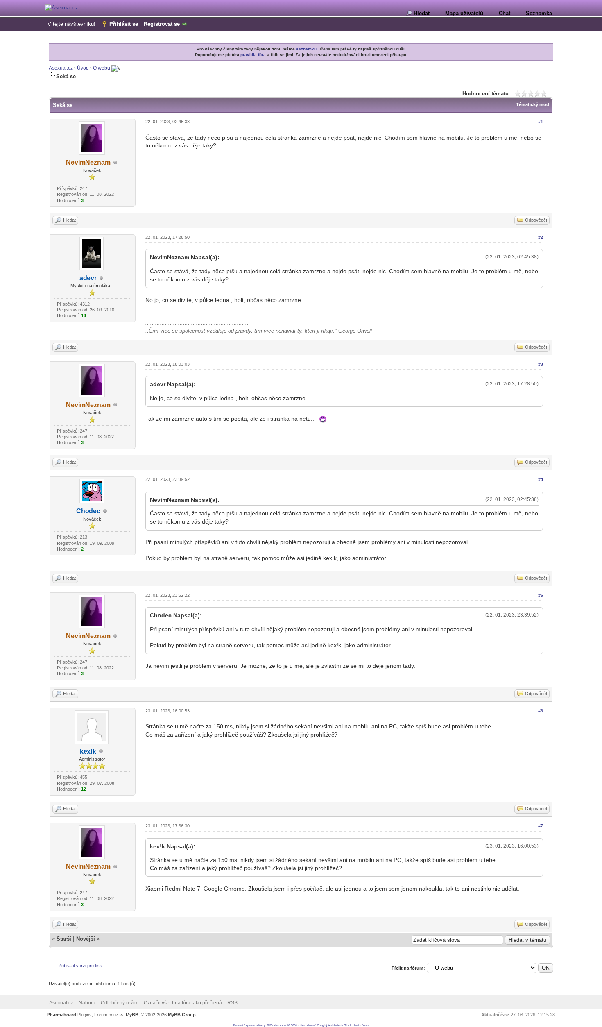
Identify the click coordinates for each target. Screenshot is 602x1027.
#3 (540, 364)
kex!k (88, 751)
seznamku (306, 49)
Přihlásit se (123, 24)
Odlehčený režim (119, 1003)
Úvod (83, 68)
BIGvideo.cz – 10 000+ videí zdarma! (291, 1025)
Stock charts (352, 1025)
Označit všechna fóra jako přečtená (183, 1003)
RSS (232, 1003)
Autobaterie (335, 1025)
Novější (85, 939)
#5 (540, 595)
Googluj (322, 1025)
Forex (365, 1025)
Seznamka (539, 13)
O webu (101, 68)
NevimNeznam (88, 162)
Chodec (88, 511)
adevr (88, 277)
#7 (540, 825)
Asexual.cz (61, 68)
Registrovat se (162, 24)
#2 (540, 237)
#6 (540, 710)
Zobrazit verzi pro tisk (80, 965)
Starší (64, 939)
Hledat (422, 13)
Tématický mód (532, 104)
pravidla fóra (253, 54)
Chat (504, 13)
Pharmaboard (61, 1014)
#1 (540, 121)
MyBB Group (182, 1014)
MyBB (132, 1014)
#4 (540, 479)
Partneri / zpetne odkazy (249, 1025)
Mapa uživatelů (464, 13)
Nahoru (87, 1003)
